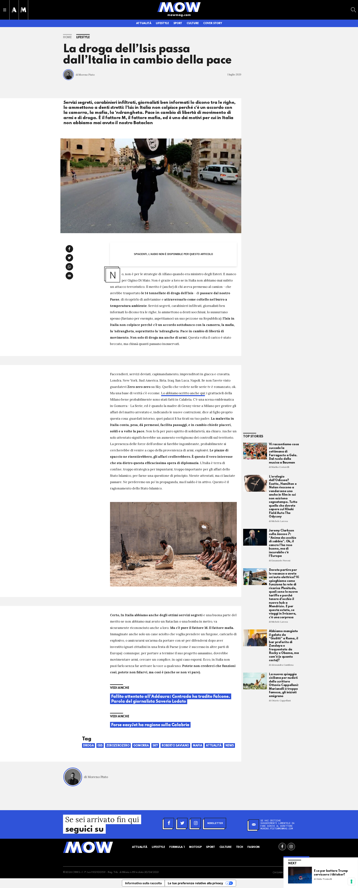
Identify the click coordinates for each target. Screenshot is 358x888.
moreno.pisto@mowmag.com (276, 828)
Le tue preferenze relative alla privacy (195, 883)
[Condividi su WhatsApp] (69, 266)
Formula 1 (177, 847)
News (229, 745)
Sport (177, 23)
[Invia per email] (69, 275)
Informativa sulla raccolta (143, 883)
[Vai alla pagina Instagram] (291, 846)
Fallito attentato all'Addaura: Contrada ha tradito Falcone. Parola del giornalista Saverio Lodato (170, 699)
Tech (239, 847)
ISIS (100, 745)
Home (67, 37)
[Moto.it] (23, 9)
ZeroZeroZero (118, 745)
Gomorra (141, 745)
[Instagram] (196, 823)
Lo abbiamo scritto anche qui (183, 393)
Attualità (143, 23)
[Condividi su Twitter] (69, 258)
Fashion (253, 847)
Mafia (197, 745)
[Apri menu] (4, 10)
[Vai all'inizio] (88, 847)
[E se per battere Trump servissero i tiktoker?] (300, 875)
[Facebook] (169, 823)
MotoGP (195, 847)
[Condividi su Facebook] (69, 249)
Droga (88, 745)
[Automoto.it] (14, 9)
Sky (155, 745)
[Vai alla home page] (179, 7)
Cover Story (212, 23)
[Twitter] (182, 823)
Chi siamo (278, 873)
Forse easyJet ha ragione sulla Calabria (150, 725)
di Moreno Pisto (85, 74)
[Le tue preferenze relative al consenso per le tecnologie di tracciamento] (351, 881)
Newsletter (215, 823)
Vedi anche (119, 688)
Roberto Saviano (175, 745)
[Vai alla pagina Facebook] (282, 846)
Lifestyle (162, 23)
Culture (193, 23)
